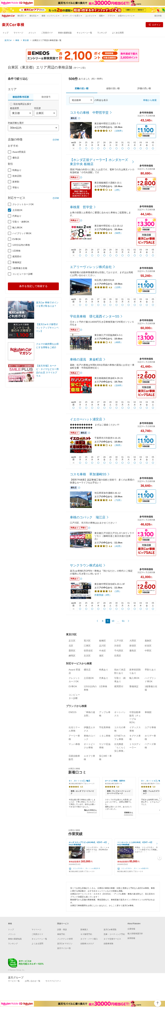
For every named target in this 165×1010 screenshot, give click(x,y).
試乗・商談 (62, 929)
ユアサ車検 (150, 727)
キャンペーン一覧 (84, 32)
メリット (32, 32)
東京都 (26, 40)
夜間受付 (16, 256)
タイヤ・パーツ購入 (89, 939)
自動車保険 (108, 943)
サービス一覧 (14, 981)
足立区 (72, 640)
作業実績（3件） (103, 595)
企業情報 (131, 929)
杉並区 (148, 645)
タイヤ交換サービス (112, 939)
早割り (15, 187)
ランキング (102, 32)
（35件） (118, 445)
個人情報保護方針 (135, 933)
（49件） (118, 342)
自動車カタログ (87, 943)
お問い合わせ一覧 (32, 981)
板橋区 (102, 640)
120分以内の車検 (21, 245)
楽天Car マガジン (65, 943)
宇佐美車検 (104, 727)
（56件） (118, 233)
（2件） (117, 190)
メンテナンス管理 (65, 939)
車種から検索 (150, 100)
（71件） (118, 500)
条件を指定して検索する (33, 286)
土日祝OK (17, 210)
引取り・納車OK (20, 221)
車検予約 (61, 934)
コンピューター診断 (22, 274)
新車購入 (84, 929)
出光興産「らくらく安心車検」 (120, 747)
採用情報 (131, 938)
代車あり (16, 216)
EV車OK (16, 239)
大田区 (132, 640)
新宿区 (132, 645)
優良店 (15, 157)
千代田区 (118, 650)
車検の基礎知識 (65, 32)
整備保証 (16, 262)
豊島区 (132, 650)
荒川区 (87, 640)
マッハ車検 (74, 744)
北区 (71, 645)
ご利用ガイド (47, 32)
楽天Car (8, 40)
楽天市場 (157, 16)
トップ (5, 32)
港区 (101, 655)
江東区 (87, 645)
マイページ (18, 32)
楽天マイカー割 (64, 948)
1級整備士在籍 (19, 268)
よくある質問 (118, 32)
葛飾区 (148, 640)
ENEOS (72, 712)
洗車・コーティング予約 (114, 934)
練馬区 (72, 655)
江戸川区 (118, 640)
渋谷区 (117, 645)
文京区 (87, 655)
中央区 (102, 650)
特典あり (16, 170)
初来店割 (16, 176)
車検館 (148, 712)
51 (123, 621)
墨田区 (72, 650)
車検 (17, 40)
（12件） (118, 287)
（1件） (117, 591)
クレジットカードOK (23, 204)
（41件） (118, 546)
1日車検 (16, 250)
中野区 (148, 650)
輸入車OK (17, 227)
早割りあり (150, 669)
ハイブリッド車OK (21, 233)
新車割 (15, 181)
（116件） (118, 385)
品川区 (102, 645)
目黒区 (117, 655)
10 (113, 621)
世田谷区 (88, 650)
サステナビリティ (53, 981)
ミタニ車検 (104, 735)
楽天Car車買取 (110, 929)
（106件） (118, 130)
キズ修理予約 (86, 934)
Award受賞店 (19, 152)
